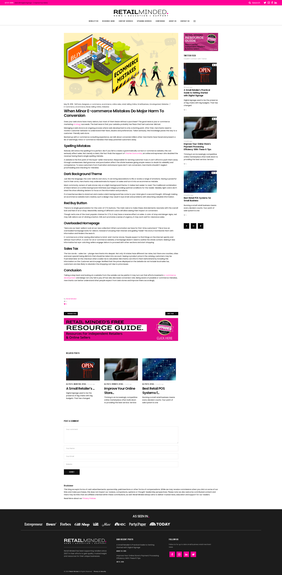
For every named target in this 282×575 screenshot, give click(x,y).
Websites (165, 104)
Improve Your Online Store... (119, 390)
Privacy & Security (100, 571)
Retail (88, 107)
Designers (85, 104)
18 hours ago (91, 384)
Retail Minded (71, 299)
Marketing (77, 384)
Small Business (143, 104)
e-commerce (95, 104)
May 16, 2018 (68, 104)
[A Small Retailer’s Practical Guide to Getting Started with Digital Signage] (83, 369)
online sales (116, 104)
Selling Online (132, 104)
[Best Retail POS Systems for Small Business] (159, 369)
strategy (77, 124)
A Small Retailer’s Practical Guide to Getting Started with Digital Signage (197, 93)
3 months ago (160, 384)
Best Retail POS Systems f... (153, 390)
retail (124, 104)
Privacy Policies (89, 498)
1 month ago (128, 384)
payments (115, 384)
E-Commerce (69, 107)
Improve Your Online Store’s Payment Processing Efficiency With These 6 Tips (46, 3)
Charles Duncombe (133, 153)
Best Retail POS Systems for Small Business (197, 199)
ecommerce (106, 104)
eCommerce (80, 107)
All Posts (78, 104)
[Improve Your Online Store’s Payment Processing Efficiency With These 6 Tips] (121, 369)
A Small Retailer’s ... (80, 388)
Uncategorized (155, 104)
